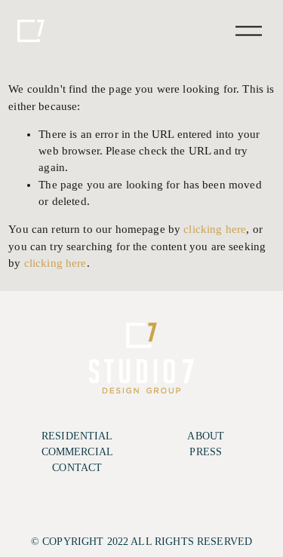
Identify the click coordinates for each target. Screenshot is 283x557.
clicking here (214, 229)
